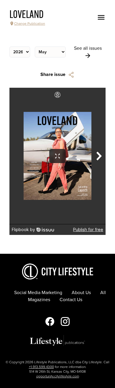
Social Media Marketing (38, 293)
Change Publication (29, 23)
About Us (81, 293)
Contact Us (71, 300)
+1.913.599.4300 (41, 367)
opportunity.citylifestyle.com (57, 376)
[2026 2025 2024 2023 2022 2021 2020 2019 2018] (19, 52)
